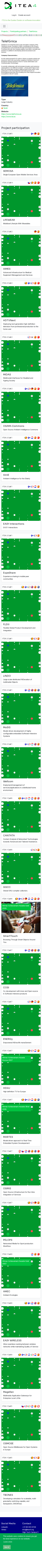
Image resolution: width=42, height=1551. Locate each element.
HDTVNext (9, 320)
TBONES (8, 1495)
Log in (14, 15)
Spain (5, 108)
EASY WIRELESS (12, 1340)
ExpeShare (9, 572)
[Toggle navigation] (4, 26)
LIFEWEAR (9, 219)
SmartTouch (10, 936)
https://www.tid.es (8, 117)
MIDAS (7, 374)
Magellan (8, 1392)
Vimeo (3, 1530)
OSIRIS (7, 1188)
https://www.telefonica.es (11, 114)
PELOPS (7, 1240)
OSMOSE (8, 1443)
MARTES (8, 1137)
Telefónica (33, 31)
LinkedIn (4, 1527)
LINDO (7, 675)
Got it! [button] (7, 1547)
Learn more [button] (7, 1542)
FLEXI (6, 624)
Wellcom (8, 781)
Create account (24, 15)
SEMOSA (8, 171)
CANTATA (9, 835)
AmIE (6, 475)
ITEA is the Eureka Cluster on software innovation (21, 20)
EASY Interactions (13, 523)
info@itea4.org (28, 1530)
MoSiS (6, 727)
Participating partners (18, 31)
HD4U (6, 1088)
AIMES (6, 268)
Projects (4, 31)
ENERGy (8, 1039)
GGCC (7, 887)
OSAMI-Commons (13, 426)
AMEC (6, 1291)
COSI (6, 987)
